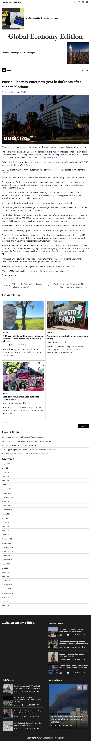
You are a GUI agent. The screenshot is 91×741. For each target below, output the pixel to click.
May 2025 (5, 526)
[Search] (87, 70)
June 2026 (5, 472)
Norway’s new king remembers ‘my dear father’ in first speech (27, 712)
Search (5, 422)
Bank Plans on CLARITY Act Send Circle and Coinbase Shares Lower (25, 454)
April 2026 (5, 480)
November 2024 (7, 551)
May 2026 (5, 476)
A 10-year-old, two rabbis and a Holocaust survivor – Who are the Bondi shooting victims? (23, 339)
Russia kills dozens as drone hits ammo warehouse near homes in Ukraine (67, 719)
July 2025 (5, 518)
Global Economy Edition (45, 36)
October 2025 (6, 505)
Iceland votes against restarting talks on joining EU (19, 445)
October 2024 (6, 556)
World (13, 275)
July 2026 (5, 468)
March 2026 (6, 485)
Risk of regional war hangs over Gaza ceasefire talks (21, 398)
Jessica (5, 345)
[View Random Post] (82, 70)
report (48, 251)
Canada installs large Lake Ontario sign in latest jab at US (27, 724)
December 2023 (7, 593)
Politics (54, 714)
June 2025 (5, 522)
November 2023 (7, 597)
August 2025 (6, 514)
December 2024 (7, 547)
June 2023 (5, 601)
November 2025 (7, 501)
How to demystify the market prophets (41, 18)
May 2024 (5, 572)
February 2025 (7, 539)
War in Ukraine (64, 714)
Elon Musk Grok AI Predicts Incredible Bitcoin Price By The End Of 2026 (27, 699)
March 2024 (6, 580)
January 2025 (6, 543)
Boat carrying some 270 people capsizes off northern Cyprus (23, 437)
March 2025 (6, 535)
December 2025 (7, 497)
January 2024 (6, 589)
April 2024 (5, 576)
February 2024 (7, 585)
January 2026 (6, 493)
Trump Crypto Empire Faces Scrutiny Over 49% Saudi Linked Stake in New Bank (29, 450)
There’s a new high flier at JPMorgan (19, 52)
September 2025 (7, 510)
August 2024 (6, 564)
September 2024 (7, 560)
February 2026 (7, 489)
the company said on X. (48, 157)
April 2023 (5, 605)
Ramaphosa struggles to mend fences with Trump (67, 337)
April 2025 (5, 531)
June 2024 (5, 568)
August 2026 (6, 464)
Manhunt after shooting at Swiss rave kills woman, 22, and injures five (26, 441)
